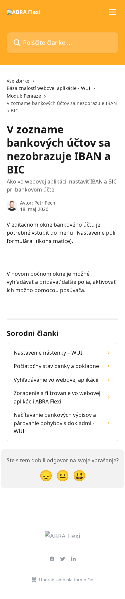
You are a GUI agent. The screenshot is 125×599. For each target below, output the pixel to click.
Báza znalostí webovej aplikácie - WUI (48, 88)
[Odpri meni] (112, 12)
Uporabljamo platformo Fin (66, 580)
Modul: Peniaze (24, 96)
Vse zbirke (18, 81)
